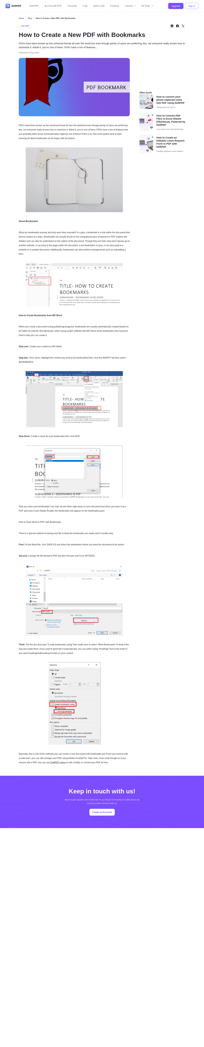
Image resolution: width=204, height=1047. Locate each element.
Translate (72, 6)
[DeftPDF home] (13, 6)
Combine (114, 6)
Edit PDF (34, 6)
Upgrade (176, 6)
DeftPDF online (58, 762)
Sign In (191, 6)
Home (21, 18)
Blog (30, 18)
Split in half (98, 6)
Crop (85, 6)
